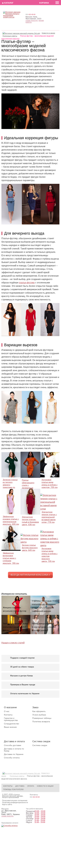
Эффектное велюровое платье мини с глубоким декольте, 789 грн (11, 558)
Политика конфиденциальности (15, 802)
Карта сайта (7, 804)
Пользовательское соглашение (14, 801)
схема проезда (32, 21)
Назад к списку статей (13, 642)
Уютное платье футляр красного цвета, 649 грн (30, 547)
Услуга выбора (39, 715)
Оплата (30, 786)
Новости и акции (45, 786)
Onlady (16, 794)
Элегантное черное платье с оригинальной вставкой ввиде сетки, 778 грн (49, 517)
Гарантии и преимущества (11, 719)
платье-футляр (27, 282)
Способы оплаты (12, 757)
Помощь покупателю (13, 789)
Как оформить (39, 711)
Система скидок (39, 745)
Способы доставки (12, 745)
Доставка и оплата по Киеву (14, 750)
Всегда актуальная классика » (30, 575)
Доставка (19, 786)
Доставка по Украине (13, 754)
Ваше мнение (10, 727)
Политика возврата (41, 721)
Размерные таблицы (41, 718)
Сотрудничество (11, 723)
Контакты (8, 715)
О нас (6, 711)
